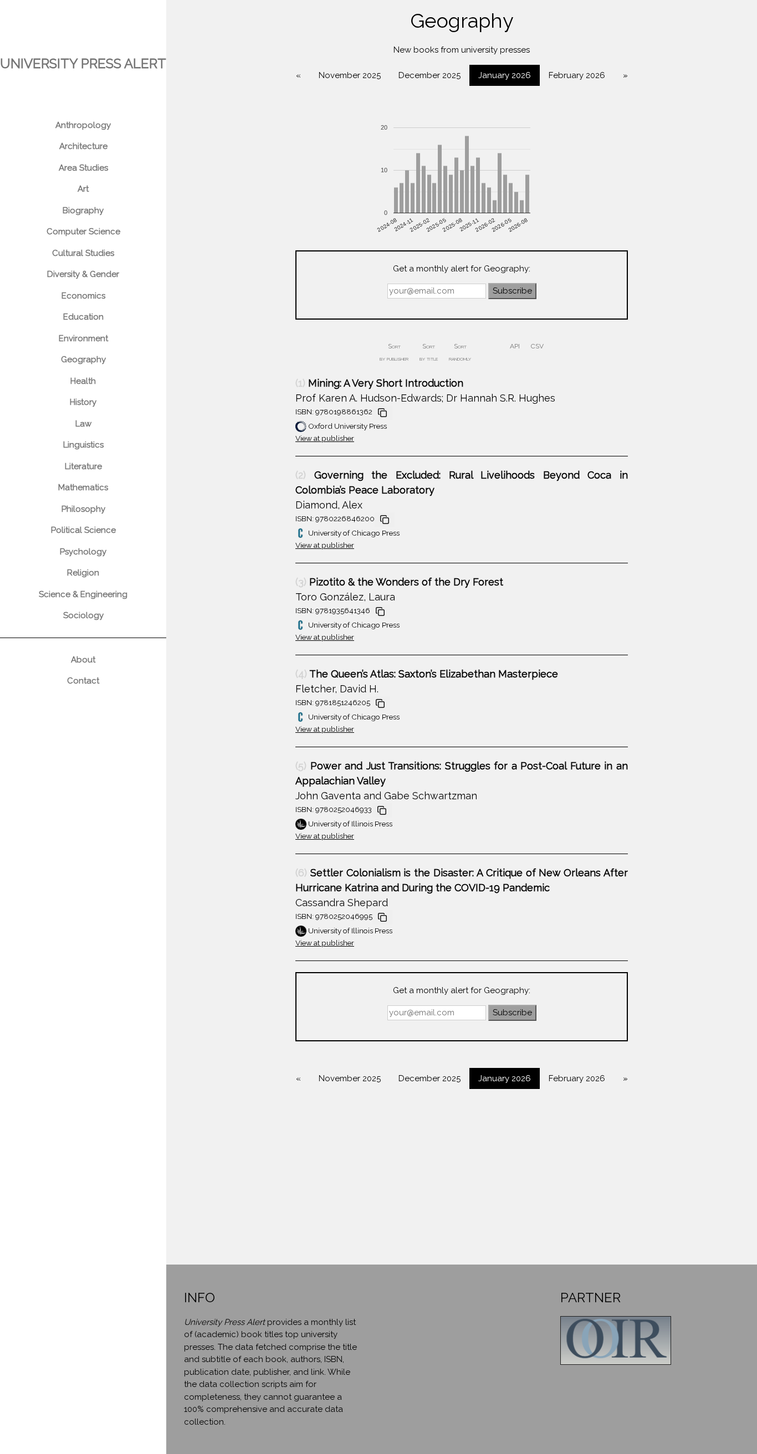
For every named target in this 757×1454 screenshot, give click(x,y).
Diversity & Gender (83, 274)
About (83, 660)
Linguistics (83, 445)
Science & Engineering (83, 594)
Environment (83, 338)
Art (83, 189)
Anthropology (83, 125)
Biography (83, 210)
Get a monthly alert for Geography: (461, 269)
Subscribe (512, 291)
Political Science (83, 530)
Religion (83, 573)
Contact (83, 681)
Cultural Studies (83, 253)
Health (83, 381)
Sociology (83, 615)
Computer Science (83, 232)
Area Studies (83, 168)
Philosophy (83, 509)
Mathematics (83, 487)
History (83, 402)
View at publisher (324, 438)
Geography (83, 359)
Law (83, 424)
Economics (83, 296)
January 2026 (504, 75)
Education (83, 317)
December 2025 (429, 75)
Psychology (83, 552)
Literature (83, 466)
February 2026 (577, 75)
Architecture (83, 146)
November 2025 (350, 75)
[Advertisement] (461, 1187)
